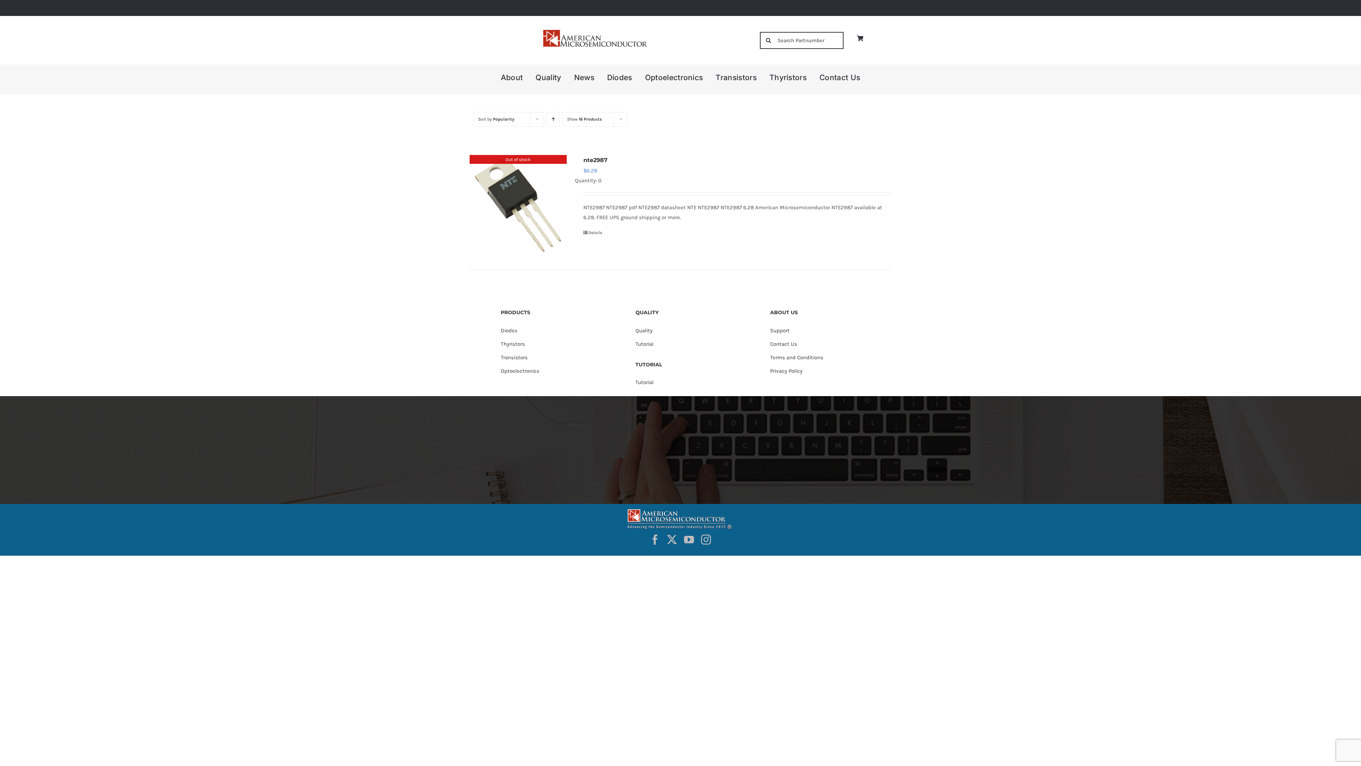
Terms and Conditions (796, 357)
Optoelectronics (520, 371)
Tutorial (644, 344)
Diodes (509, 330)
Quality (644, 330)
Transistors (514, 357)
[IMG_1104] (594, 31)
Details (595, 232)
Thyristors (513, 344)
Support (780, 330)
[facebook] (655, 540)
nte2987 (595, 160)
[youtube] (689, 540)
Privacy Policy (786, 371)
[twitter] (672, 540)
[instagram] (706, 540)
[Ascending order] (553, 119)
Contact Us (783, 344)
